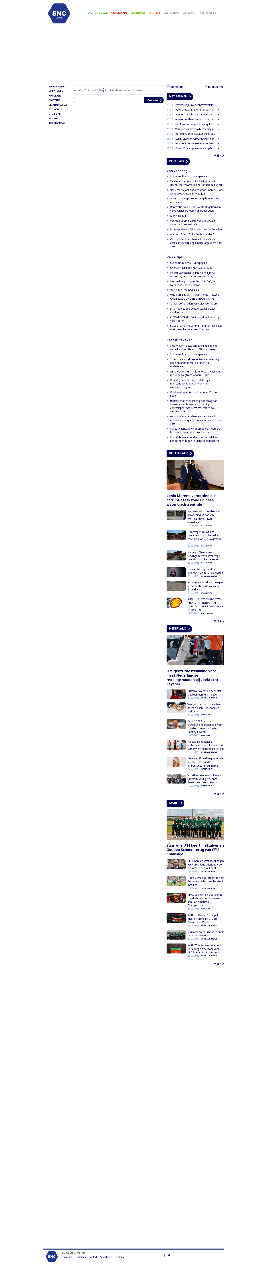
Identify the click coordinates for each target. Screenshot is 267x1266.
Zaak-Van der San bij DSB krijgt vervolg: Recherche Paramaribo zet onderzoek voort (196, 183)
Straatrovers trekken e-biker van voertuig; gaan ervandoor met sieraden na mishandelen (194, 363)
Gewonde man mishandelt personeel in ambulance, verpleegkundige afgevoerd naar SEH (196, 242)
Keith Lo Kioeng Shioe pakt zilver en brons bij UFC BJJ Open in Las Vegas (203, 918)
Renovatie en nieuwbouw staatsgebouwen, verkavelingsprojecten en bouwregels (195, 208)
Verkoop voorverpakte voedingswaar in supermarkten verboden (193, 222)
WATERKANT (190, 12)
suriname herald (209, 576)
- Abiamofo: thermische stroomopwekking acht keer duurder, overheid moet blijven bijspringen (191, 119)
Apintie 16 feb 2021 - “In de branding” (192, 234)
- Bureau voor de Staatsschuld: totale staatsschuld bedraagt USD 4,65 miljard (191, 133)
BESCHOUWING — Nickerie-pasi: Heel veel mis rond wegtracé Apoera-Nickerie (195, 373)
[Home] (59, 13)
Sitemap (119, 1257)
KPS (158, 12)
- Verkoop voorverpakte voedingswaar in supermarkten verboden (191, 129)
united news (207, 613)
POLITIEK (54, 100)
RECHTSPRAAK (56, 123)
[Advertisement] (133, 55)
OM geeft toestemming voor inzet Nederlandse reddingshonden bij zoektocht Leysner (192, 677)
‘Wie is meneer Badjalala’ (184, 290)
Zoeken (152, 100)
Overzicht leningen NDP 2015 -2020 (191, 267)
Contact (93, 1257)
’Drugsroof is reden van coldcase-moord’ (194, 303)
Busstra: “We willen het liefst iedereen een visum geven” (204, 692)
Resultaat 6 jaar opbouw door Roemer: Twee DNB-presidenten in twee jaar (197, 191)
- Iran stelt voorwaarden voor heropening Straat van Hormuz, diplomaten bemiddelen (191, 143)
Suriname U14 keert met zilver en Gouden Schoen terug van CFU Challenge (195, 849)
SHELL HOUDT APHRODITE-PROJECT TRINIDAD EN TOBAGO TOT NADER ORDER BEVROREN (205, 605)
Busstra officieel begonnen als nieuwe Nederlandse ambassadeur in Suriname (205, 762)
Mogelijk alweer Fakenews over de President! (196, 229)
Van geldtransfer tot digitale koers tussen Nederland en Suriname (204, 707)
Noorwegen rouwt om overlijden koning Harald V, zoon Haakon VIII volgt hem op (194, 347)
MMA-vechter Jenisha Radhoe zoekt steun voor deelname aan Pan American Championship (205, 900)
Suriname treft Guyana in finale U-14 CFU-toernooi (205, 933)
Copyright (66, 1257)
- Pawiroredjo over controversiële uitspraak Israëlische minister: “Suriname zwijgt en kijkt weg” (191, 105)
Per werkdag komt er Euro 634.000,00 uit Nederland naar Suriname (194, 283)
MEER (217, 156)
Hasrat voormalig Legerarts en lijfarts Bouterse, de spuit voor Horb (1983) (192, 274)
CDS (151, 12)
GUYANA (53, 118)
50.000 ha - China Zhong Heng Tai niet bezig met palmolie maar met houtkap (196, 327)
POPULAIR (54, 95)
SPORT (174, 803)
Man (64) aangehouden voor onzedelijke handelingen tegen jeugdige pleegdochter (194, 438)
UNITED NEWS (172, 12)
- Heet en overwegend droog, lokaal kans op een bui (191, 124)
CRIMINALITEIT (57, 104)
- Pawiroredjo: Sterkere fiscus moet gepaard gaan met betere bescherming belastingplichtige (191, 109)
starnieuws (206, 525)
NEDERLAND (177, 628)
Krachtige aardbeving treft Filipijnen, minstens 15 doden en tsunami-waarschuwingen (191, 383)
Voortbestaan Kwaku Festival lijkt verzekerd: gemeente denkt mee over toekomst (204, 779)
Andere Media (208, 12)
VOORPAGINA (56, 86)
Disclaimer (80, 1257)
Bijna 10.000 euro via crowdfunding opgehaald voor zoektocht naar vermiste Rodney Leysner (205, 726)
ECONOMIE (55, 109)
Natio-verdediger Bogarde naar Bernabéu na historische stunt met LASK (205, 881)
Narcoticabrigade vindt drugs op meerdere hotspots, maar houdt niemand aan (195, 430)
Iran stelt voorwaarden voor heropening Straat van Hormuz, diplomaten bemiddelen (204, 517)
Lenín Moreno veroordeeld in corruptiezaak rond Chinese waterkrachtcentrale (192, 500)
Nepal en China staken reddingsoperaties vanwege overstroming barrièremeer (203, 555)
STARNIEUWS (138, 12)
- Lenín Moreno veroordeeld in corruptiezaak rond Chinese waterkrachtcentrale (191, 138)
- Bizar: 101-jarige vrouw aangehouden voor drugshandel (191, 148)
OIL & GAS (54, 113)
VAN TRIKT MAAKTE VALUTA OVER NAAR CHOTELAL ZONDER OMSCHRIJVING (194, 296)
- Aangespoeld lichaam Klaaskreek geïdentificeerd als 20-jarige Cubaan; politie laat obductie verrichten (191, 114)
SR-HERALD (101, 12)
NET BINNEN (55, 91)
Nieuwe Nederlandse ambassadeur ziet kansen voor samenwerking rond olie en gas (205, 745)
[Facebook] (164, 1255)
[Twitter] (169, 1255)
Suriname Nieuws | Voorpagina (188, 176)
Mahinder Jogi (178, 215)
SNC (90, 12)
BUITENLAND (178, 453)
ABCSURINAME (119, 12)
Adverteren (106, 1257)
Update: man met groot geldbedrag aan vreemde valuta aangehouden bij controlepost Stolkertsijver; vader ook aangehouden (193, 406)
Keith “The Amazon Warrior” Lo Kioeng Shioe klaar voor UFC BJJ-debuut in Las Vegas (204, 949)
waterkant (206, 715)
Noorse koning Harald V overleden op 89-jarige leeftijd (205, 570)
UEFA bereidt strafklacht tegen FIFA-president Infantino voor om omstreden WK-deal (205, 864)
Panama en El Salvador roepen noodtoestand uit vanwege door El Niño (205, 586)
